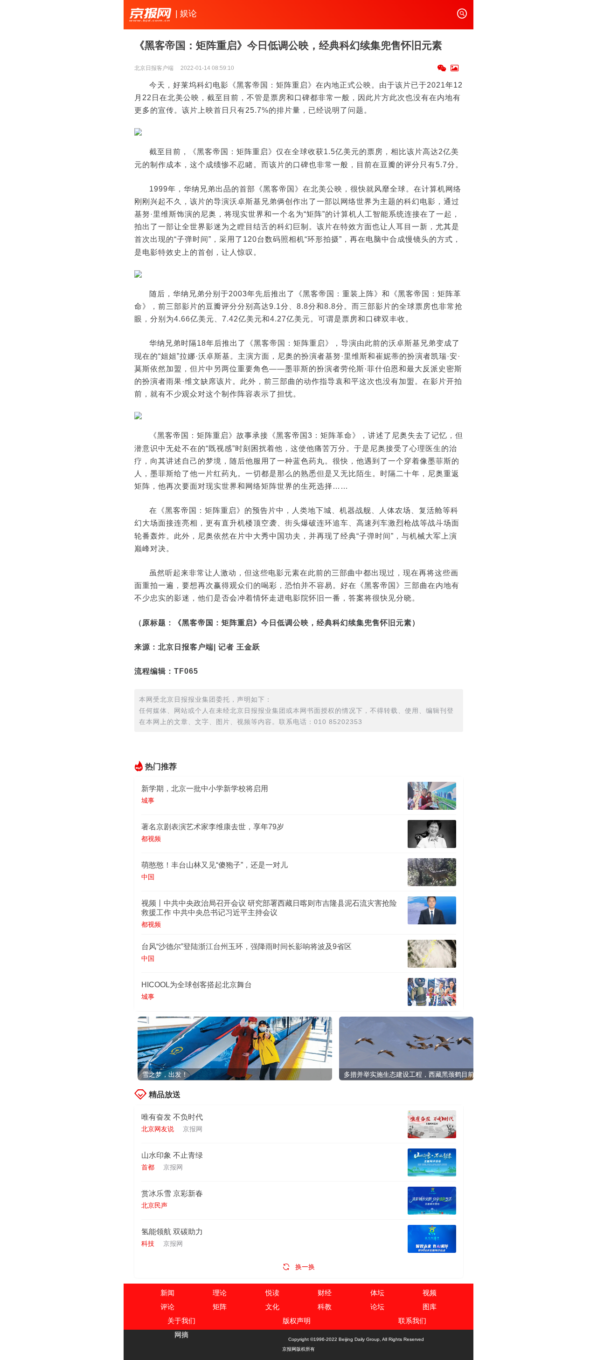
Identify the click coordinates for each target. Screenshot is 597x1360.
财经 (325, 1293)
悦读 (272, 1293)
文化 (272, 1307)
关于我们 (181, 1321)
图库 (430, 1307)
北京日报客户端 (154, 68)
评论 (167, 1307)
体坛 (377, 1293)
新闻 (167, 1293)
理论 (220, 1293)
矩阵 (220, 1307)
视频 (430, 1293)
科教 (325, 1307)
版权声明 (297, 1321)
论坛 (377, 1307)
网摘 (181, 1335)
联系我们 (412, 1321)
